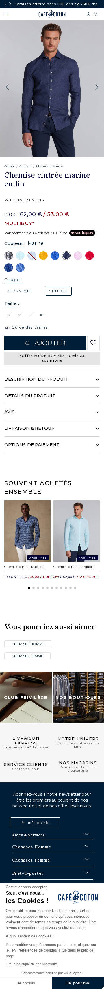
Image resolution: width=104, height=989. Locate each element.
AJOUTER (50, 343)
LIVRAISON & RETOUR (29, 428)
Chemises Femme (27, 656)
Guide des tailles (29, 327)
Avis (9, 411)
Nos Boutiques (78, 697)
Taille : (11, 303)
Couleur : (14, 243)
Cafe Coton (52, 14)
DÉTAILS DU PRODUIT (29, 395)
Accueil (9, 166)
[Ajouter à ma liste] (93, 343)
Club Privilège (25, 697)
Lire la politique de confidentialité (32, 964)
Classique (20, 291)
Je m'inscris (35, 822)
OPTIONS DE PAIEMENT (32, 444)
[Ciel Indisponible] (31, 255)
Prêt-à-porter (28, 873)
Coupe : (13, 279)
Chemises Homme (49, 166)
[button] (97, 87)
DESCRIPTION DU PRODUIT (36, 379)
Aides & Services (28, 835)
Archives (25, 166)
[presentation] (5, 4)
